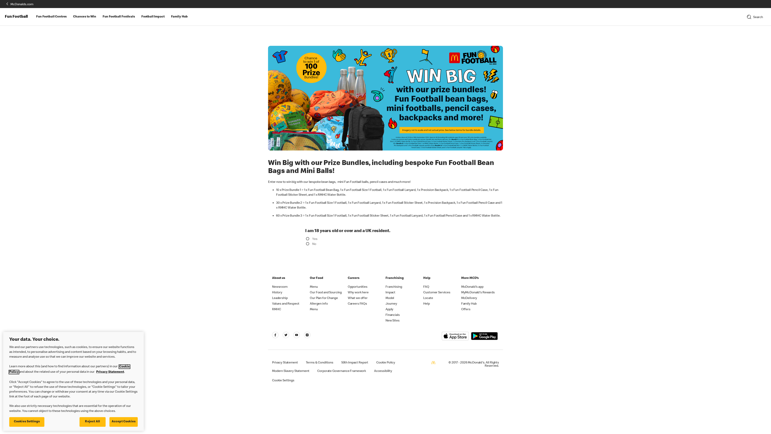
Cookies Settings (27, 421)
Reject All (92, 421)
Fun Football (16, 17)
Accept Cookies (124, 421)
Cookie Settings (283, 380)
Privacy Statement (110, 372)
